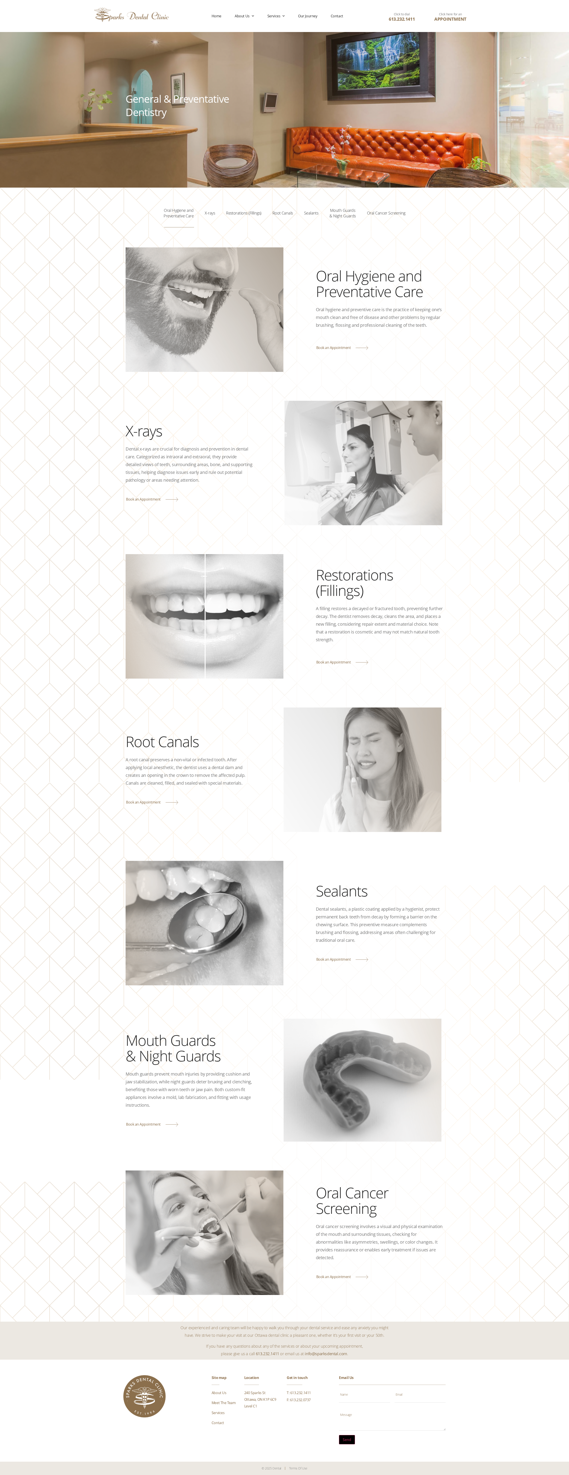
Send (347, 1439)
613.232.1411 (402, 19)
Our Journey (307, 16)
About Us (242, 16)
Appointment (450, 19)
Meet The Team (224, 1402)
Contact (337, 16)
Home (216, 16)
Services (273, 16)
